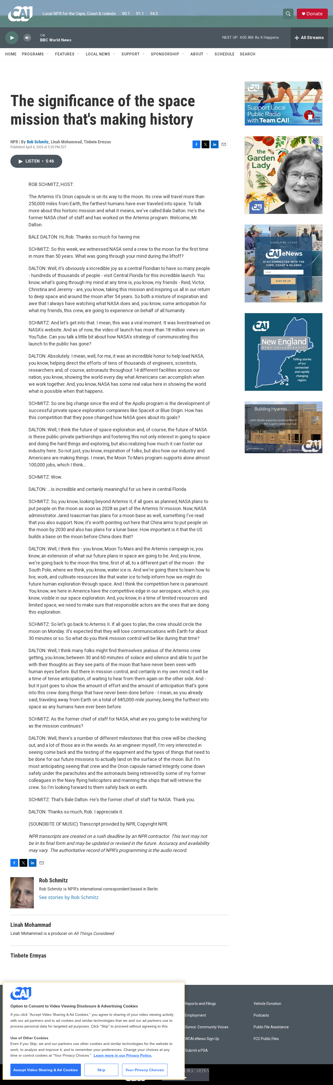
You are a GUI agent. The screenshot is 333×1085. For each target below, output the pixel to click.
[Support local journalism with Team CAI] (283, 103)
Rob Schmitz (38, 141)
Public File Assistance (271, 1027)
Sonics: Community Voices (206, 1027)
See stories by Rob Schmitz (68, 897)
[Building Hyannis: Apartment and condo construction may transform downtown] (283, 427)
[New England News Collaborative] (283, 352)
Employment (195, 1015)
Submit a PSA (196, 1050)
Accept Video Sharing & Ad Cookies (45, 1070)
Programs (33, 54)
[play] (12, 38)
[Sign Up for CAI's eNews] (283, 263)
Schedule (225, 54)
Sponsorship (165, 54)
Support (130, 54)
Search (247, 54)
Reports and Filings (200, 1004)
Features (65, 54)
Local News (98, 54)
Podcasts (261, 1015)
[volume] (27, 38)
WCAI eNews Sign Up (202, 1039)
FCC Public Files (266, 1039)
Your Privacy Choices (144, 1070)
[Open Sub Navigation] (48, 54)
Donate (314, 13)
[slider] (35, 37)
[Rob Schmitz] (22, 892)
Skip (101, 1070)
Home (11, 54)
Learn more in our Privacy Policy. (123, 1055)
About (196, 54)
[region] (94, 1031)
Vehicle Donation (267, 1004)
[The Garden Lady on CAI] (283, 175)
